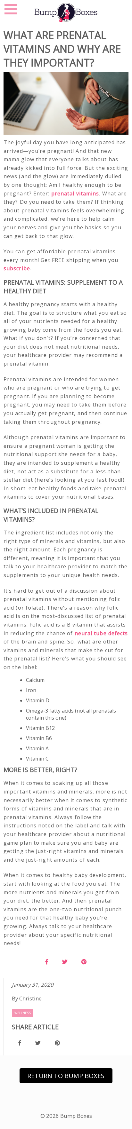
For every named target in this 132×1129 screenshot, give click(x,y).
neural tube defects (100, 633)
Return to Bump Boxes (65, 1075)
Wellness (22, 1013)
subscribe (17, 268)
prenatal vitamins (75, 193)
